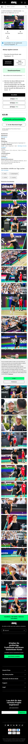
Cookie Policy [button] (5, 372)
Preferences (14, 381)
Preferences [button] (10, 374)
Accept (14, 378)
